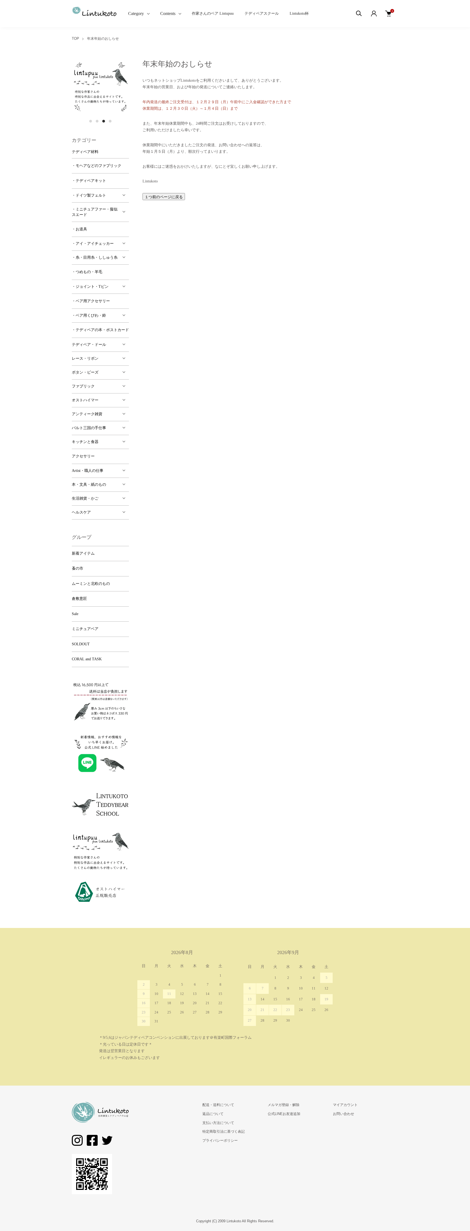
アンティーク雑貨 (87, 414)
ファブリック (83, 386)
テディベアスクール (262, 13)
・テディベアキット (89, 181)
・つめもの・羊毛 (87, 272)
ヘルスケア (81, 512)
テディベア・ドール (89, 345)
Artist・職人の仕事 (87, 471)
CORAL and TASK (87, 659)
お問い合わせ (343, 1114)
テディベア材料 (85, 152)
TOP (75, 38)
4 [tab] (110, 121)
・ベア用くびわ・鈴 (89, 315)
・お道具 (79, 229)
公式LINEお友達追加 (284, 1114)
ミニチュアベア (85, 629)
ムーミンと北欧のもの (91, 584)
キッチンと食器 (85, 442)
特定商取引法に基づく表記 (223, 1131)
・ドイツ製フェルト (89, 195)
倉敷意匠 (79, 599)
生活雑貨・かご (85, 498)
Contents (167, 13)
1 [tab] (90, 121)
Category (136, 13)
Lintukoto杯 (299, 13)
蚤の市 (77, 568)
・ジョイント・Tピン (90, 287)
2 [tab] (97, 121)
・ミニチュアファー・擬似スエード (95, 212)
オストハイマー (85, 400)
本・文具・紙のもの (89, 484)
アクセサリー (83, 456)
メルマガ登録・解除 (283, 1105)
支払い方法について (218, 1123)
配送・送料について (218, 1105)
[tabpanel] (100, 87)
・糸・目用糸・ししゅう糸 (95, 257)
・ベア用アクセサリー (91, 301)
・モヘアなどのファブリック (96, 166)
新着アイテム (83, 553)
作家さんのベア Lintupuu (213, 13)
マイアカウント (345, 1105)
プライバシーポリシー (220, 1140)
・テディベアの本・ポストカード (100, 330)
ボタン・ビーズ (85, 372)
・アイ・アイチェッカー (93, 244)
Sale (75, 614)
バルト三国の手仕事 (89, 428)
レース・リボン (85, 358)
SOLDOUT (81, 644)
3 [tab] (103, 121)
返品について (213, 1114)
